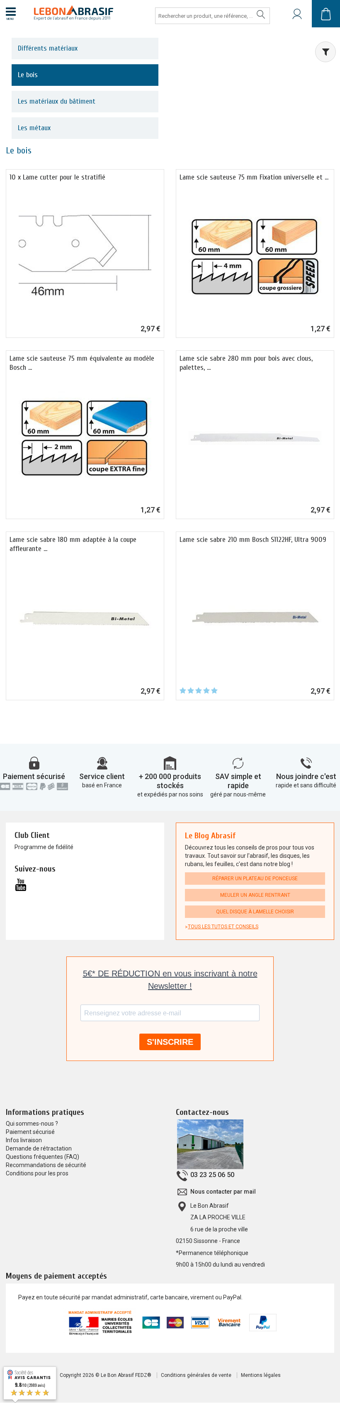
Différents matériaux (48, 48)
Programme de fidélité (44, 847)
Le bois (28, 74)
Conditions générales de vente (196, 1375)
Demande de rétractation (39, 1148)
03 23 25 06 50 (212, 1175)
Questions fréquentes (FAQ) (42, 1156)
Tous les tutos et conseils (223, 927)
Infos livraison (24, 1140)
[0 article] (326, 13)
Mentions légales (261, 1375)
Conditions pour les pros (37, 1173)
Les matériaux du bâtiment (56, 101)
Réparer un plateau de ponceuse (255, 878)
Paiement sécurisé (34, 776)
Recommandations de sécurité (46, 1165)
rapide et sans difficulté (306, 785)
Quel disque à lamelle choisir (255, 912)
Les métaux (34, 128)
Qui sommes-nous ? (32, 1123)
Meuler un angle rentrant (255, 895)
